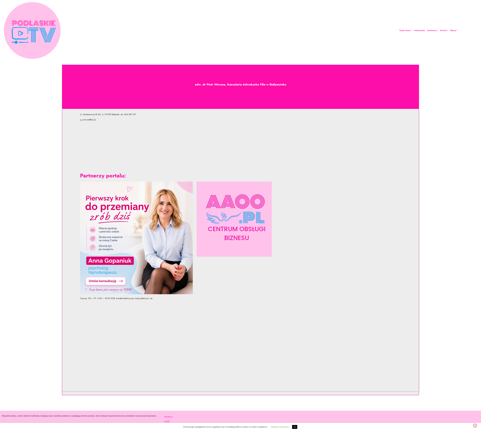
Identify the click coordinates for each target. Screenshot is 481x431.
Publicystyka (419, 30)
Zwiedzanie (432, 30)
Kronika (443, 30)
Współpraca (168, 416)
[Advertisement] (240, 146)
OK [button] (295, 427)
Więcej (453, 30)
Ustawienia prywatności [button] (280, 426)
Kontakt (166, 421)
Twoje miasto (405, 30)
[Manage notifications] (475, 425)
